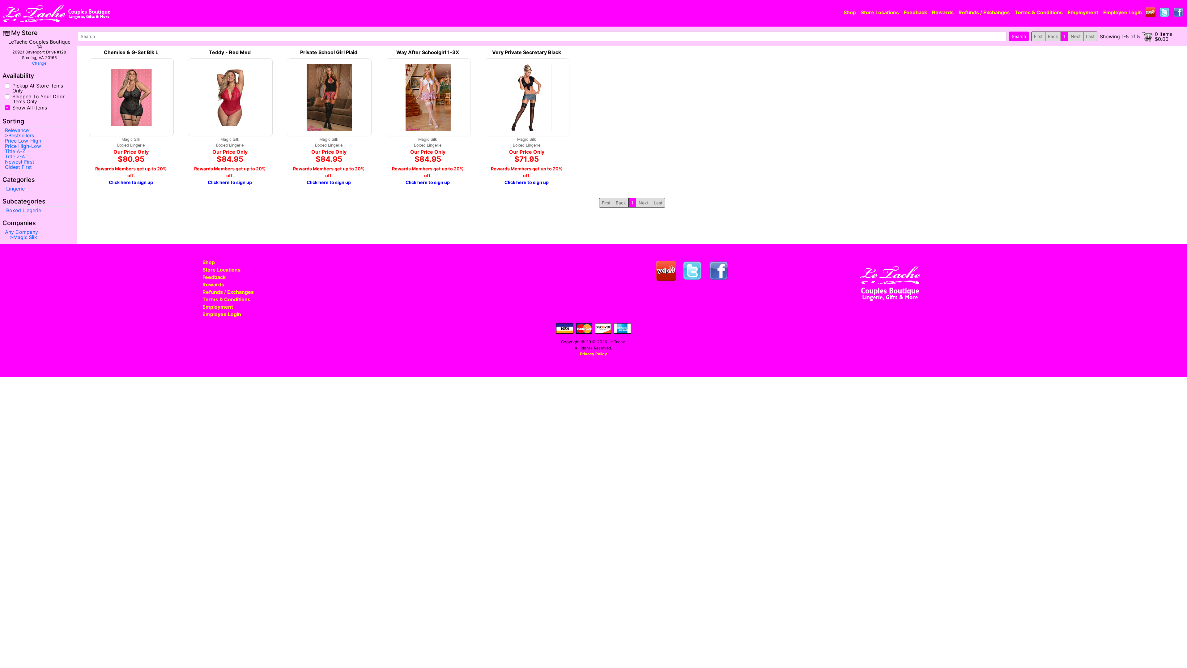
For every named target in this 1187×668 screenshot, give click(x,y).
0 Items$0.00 (1163, 36)
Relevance (17, 130)
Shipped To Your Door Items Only (38, 98)
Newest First (19, 161)
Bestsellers (21, 135)
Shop (850, 12)
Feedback (915, 12)
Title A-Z (15, 151)
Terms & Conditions (1039, 12)
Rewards (943, 12)
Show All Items (29, 107)
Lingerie (15, 188)
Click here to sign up (131, 182)
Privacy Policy (593, 354)
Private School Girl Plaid (328, 52)
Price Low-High (23, 140)
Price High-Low (23, 145)
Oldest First (18, 167)
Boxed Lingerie (23, 210)
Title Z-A (15, 156)
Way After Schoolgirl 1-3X (427, 52)
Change (39, 63)
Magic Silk (25, 237)
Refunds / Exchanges (984, 12)
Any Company (21, 231)
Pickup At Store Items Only (37, 88)
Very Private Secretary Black (526, 52)
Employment (1083, 12)
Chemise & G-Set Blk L (131, 52)
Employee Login (1122, 12)
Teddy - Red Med (230, 52)
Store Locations (880, 12)
